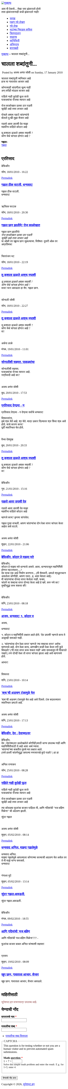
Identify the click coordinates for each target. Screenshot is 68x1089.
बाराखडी (14, 48)
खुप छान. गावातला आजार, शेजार (20, 974)
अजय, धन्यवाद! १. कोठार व (17, 616)
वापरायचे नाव (9, 1016)
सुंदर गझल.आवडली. (13, 894)
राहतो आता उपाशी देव (13, 501)
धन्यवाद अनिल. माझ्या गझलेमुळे (19, 847)
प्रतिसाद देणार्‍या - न (12, 405)
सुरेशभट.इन (29, 1084)
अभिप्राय (14, 44)
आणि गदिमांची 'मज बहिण (15, 931)
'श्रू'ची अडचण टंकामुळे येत (18, 693)
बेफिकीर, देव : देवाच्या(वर (15, 733)
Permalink (7, 177)
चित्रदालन (15, 33)
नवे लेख (13, 25)
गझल (4, 145)
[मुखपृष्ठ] (6, 2)
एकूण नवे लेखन (17, 22)
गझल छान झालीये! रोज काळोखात (20, 225)
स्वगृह (12, 18)
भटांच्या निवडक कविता (21, 29)
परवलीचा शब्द (9, 1026)
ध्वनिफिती (15, 40)
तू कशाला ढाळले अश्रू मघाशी (18, 275)
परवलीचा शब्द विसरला (17, 1035)
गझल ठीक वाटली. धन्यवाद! (17, 185)
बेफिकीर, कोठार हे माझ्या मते (17, 557)
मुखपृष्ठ (5, 54)
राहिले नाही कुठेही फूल (13, 783)
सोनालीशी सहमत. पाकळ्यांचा (18, 362)
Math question (13, 1057)
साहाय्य (13, 36)
